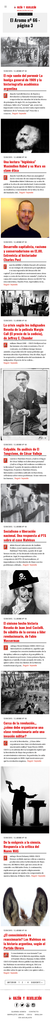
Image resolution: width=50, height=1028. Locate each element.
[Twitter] (22, 1005)
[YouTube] (28, 1005)
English (38, 1014)
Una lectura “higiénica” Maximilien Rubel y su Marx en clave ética (24, 166)
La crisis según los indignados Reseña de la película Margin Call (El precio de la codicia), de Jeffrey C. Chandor (24, 331)
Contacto (34, 1011)
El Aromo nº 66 (20, 71)
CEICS (29, 1014)
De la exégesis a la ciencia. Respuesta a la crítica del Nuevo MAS (22, 846)
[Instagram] (33, 1005)
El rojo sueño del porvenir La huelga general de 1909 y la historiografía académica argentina (23, 82)
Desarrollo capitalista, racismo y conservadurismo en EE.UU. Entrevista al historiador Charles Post (25, 253)
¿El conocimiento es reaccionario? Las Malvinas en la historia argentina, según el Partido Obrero (24, 941)
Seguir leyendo (19, 113)
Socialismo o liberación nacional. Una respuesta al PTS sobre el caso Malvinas (25, 535)
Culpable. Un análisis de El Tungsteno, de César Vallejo (23, 451)
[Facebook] (16, 1005)
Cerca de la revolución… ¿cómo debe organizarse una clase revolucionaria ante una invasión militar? (24, 729)
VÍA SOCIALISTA (25, 1017)
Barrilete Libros (16, 1014)
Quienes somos (18, 1011)
